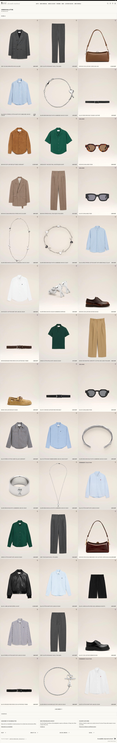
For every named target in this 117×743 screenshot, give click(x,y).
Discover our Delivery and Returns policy (87, 726)
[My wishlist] (112, 3)
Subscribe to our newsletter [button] (6, 726)
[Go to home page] (11, 3)
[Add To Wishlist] (37, 20)
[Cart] (115, 3)
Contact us (42, 726)
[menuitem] (37, 3)
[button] (106, 738)
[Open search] (107, 3)
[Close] (115, 0)
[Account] (110, 3)
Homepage (4, 713)
